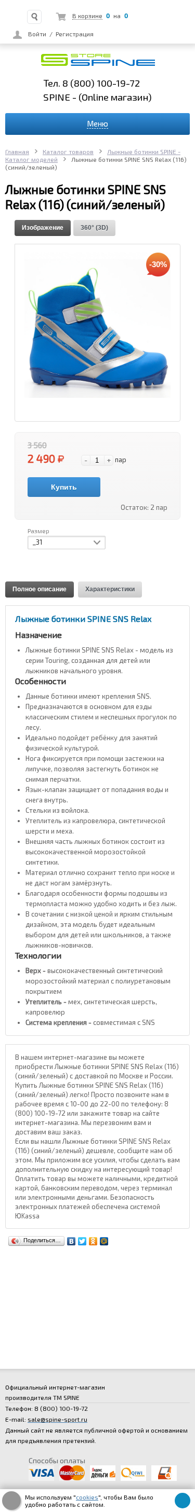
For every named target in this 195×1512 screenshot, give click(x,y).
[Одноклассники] (93, 1241)
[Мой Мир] (104, 1241)
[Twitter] (82, 1241)
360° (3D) (94, 227)
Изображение (42, 227)
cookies (87, 1497)
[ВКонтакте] (71, 1241)
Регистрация (75, 33)
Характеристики (110, 589)
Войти (37, 33)
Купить (64, 487)
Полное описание (39, 589)
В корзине (87, 15)
